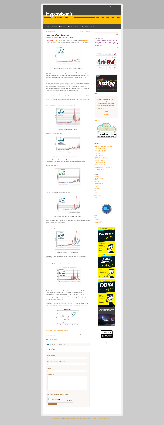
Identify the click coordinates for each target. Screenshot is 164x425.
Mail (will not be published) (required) (56, 361)
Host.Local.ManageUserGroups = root (103, 146)
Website (49, 368)
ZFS (81, 27)
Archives (54, 27)
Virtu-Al (96, 192)
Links (86, 27)
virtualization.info (98, 193)
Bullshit (56, 339)
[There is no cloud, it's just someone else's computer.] (106, 138)
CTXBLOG (96, 181)
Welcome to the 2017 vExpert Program (103, 167)
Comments (98, 221)
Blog (47, 27)
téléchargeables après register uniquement (65, 83)
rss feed (110, 6)
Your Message (50, 374)
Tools (76, 27)
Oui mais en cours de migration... (106, 103)
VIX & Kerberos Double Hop (100, 162)
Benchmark (51, 339)
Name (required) (51, 355)
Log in (95, 217)
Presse (70, 27)
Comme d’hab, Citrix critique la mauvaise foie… (57, 330)
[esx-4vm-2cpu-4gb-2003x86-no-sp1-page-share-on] (68, 144)
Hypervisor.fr (59, 13)
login (114, 6)
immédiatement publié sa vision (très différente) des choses (71, 305)
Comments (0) (53, 344)
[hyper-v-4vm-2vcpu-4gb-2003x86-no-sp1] (68, 240)
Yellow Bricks (97, 199)
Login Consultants (58, 40)
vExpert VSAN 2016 (99, 169)
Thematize (84, 418)
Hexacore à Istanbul (50, 31)
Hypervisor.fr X (97, 153)
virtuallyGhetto (97, 195)
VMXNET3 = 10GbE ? (99, 160)
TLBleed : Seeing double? (100, 157)
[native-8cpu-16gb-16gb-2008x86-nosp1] (68, 275)
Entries (97, 219)
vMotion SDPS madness (100, 150)
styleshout (95, 418)
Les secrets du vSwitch (84, 31)
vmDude (96, 197)
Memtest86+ (97, 188)
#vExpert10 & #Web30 (99, 152)
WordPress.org (97, 222)
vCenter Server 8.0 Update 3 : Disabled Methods (105, 145)
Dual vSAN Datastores (99, 148)
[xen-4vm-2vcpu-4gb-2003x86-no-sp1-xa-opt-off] (68, 205)
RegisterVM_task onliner (100, 164)
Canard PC (97, 176)
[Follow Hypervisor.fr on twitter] (106, 214)
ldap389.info (97, 185)
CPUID (96, 180)
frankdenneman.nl (98, 183)
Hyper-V (67, 37)
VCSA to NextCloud (99, 155)
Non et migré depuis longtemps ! (106, 105)
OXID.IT (96, 190)
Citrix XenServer (62, 37)
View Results (106, 114)
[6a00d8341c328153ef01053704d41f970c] (68, 317)
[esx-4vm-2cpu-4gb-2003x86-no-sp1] (68, 117)
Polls (92, 27)
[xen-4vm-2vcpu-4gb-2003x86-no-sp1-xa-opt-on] (68, 177)
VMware (71, 37)
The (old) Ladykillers (99, 166)
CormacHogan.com (99, 178)
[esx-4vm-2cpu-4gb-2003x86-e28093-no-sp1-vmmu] (68, 56)
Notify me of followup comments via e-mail (59, 394)
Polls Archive (97, 120)
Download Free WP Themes (104, 418)
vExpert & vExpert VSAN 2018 (101, 159)
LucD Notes (97, 187)
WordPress (67, 418)
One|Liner (62, 27)
